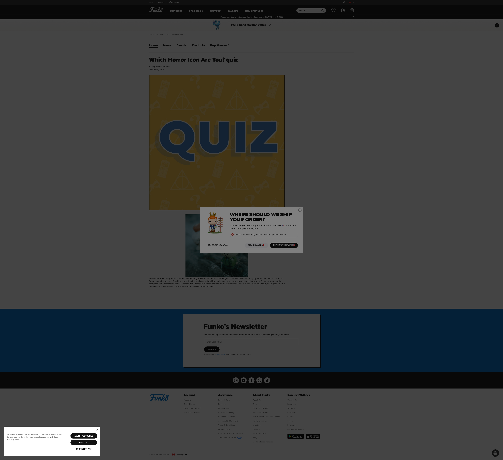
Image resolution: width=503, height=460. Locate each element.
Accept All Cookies (84, 436)
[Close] (97, 430)
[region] (52, 441)
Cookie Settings (84, 449)
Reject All (84, 442)
